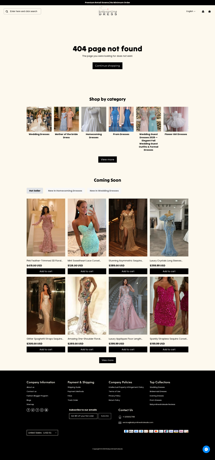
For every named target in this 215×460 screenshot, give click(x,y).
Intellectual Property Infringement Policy (126, 387)
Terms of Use (114, 391)
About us (30, 387)
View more (107, 159)
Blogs (29, 400)
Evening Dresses (157, 396)
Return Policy (114, 400)
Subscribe (105, 416)
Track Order (73, 400)
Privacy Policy (114, 396)
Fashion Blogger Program (37, 396)
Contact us (31, 391)
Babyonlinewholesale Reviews (162, 404)
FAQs (70, 396)
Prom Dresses (156, 400)
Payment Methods (76, 391)
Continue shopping (107, 65)
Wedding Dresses (157, 387)
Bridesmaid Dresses (158, 391)
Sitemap (30, 404)
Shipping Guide (74, 387)
